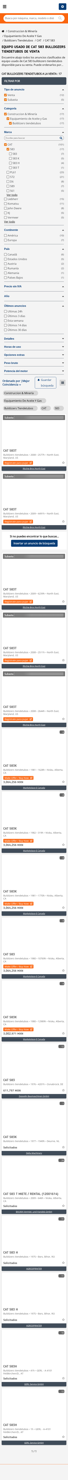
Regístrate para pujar (16, 462)
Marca (8, 132)
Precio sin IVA (13, 286)
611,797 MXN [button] (12, 1090)
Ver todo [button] (12, 195)
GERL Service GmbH (34, 1384)
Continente (11, 230)
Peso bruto (11, 363)
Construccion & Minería (22, 31)
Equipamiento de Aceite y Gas (23, 36)
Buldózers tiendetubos (18, 40)
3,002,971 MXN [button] (13, 1033)
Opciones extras (14, 354)
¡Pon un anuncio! (62, 6)
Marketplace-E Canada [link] (34, 787)
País (7, 249)
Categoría (10, 108)
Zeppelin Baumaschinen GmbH (34, 1096)
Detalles (9, 338)
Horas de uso (12, 346)
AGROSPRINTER (34, 1268)
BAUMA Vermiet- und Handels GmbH (34, 1211)
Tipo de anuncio (14, 89)
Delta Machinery (34, 1153)
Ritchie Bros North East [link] (34, 468)
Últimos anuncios (15, 305)
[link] (34, 430)
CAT (39, 40)
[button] (34, 81)
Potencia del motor (16, 371)
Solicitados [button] (10, 1147)
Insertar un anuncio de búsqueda (34, 543)
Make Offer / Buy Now (17, 777)
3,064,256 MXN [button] (13, 782)
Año (6, 296)
